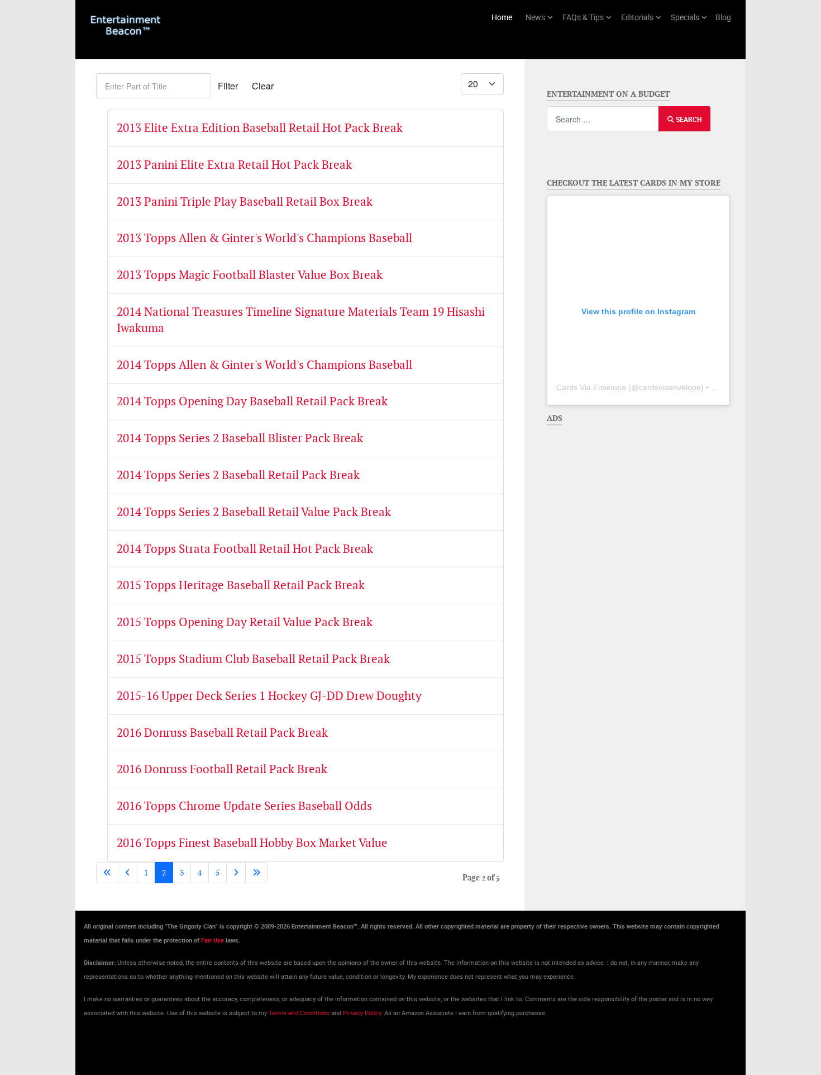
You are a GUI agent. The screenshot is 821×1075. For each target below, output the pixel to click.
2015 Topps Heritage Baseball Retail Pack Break (241, 585)
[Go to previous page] (127, 872)
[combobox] (603, 118)
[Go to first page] (107, 872)
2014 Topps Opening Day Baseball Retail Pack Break (252, 401)
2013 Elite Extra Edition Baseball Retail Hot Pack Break (260, 127)
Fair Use (212, 940)
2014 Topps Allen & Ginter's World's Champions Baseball (264, 364)
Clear (263, 85)
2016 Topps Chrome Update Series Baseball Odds (244, 805)
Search (687, 119)
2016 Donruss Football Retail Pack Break (222, 768)
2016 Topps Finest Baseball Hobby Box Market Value (252, 842)
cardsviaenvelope (670, 387)
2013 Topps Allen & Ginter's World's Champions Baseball (264, 237)
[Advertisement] (635, 500)
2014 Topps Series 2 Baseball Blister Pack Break (240, 438)
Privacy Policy (362, 1013)
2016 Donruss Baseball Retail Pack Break (222, 732)
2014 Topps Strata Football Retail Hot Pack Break (245, 548)
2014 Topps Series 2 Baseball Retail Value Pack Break (254, 511)
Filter (228, 85)
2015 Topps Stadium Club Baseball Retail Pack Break (253, 658)
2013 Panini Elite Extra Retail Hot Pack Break (234, 164)
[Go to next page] (236, 872)
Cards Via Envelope (591, 387)
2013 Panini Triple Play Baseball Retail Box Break (245, 201)
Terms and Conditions (299, 1013)
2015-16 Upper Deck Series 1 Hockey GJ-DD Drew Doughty (269, 695)
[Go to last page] (256, 872)
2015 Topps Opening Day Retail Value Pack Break (245, 621)
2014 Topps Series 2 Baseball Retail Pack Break (238, 474)
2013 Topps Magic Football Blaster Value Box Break (250, 274)
